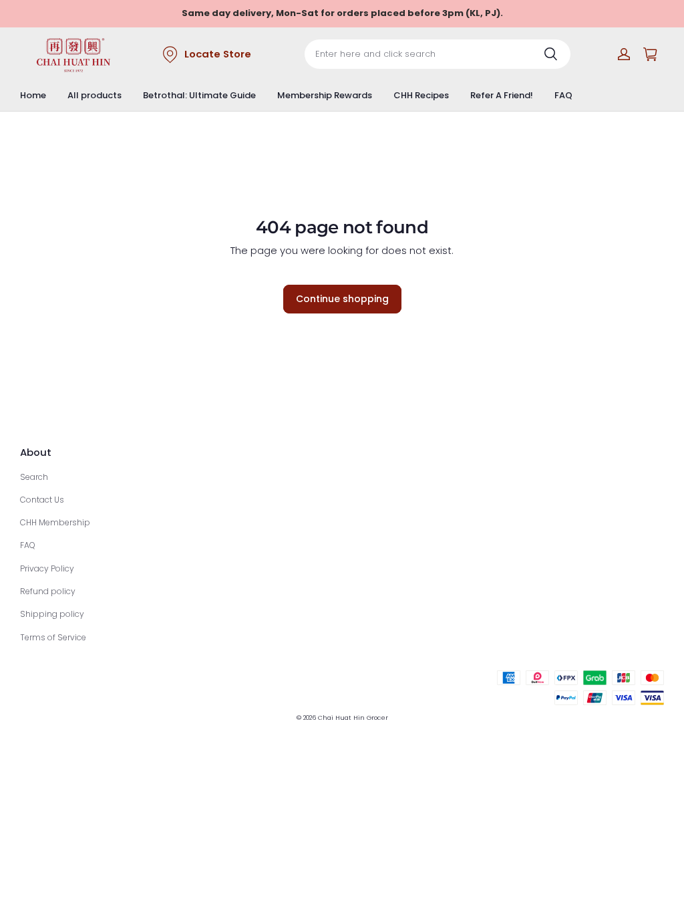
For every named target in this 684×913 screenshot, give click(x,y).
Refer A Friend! (501, 95)
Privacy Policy (47, 568)
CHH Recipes (421, 95)
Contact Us (42, 499)
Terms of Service (53, 637)
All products (94, 95)
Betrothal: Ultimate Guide (199, 95)
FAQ (563, 95)
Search (34, 477)
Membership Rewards (324, 95)
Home (33, 95)
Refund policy (47, 591)
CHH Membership (55, 522)
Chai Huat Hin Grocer (353, 717)
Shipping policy (52, 614)
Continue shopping (342, 298)
